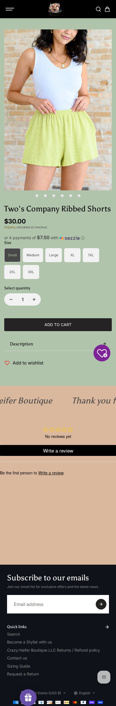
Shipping (9, 227)
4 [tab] (62, 195)
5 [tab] (71, 195)
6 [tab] (79, 195)
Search (13, 634)
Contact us (17, 658)
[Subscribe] (101, 604)
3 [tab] (54, 195)
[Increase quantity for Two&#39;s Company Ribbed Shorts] (34, 299)
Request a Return (23, 674)
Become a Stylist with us (29, 642)
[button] (58, 238)
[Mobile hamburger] (10, 9)
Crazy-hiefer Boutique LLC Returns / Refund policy (53, 650)
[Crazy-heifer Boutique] (55, 9)
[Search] (98, 9)
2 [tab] (45, 195)
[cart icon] (107, 9)
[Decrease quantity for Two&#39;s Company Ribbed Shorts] (11, 299)
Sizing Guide (18, 666)
